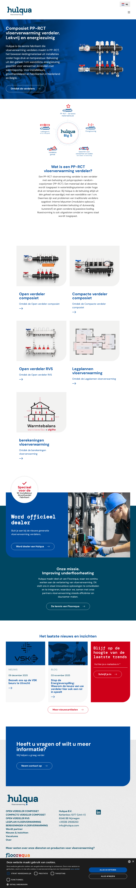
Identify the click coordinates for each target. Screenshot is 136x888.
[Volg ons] (98, 812)
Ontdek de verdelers (23, 88)
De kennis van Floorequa (65, 606)
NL (127, 4)
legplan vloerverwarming (23, 822)
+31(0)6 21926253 (68, 822)
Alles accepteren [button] (108, 870)
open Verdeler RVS (17, 818)
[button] (46, 884)
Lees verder (75, 869)
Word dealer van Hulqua (30, 546)
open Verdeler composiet (22, 811)
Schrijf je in (104, 674)
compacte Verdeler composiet (26, 814)
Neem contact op (31, 765)
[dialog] (68, 873)
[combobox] (125, 4)
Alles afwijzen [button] (108, 876)
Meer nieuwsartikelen (65, 709)
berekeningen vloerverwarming (27, 825)
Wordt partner (14, 829)
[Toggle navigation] (128, 12)
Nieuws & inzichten (17, 832)
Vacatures (12, 836)
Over (8, 839)
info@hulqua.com (69, 825)
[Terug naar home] (68, 801)
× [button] (133, 862)
